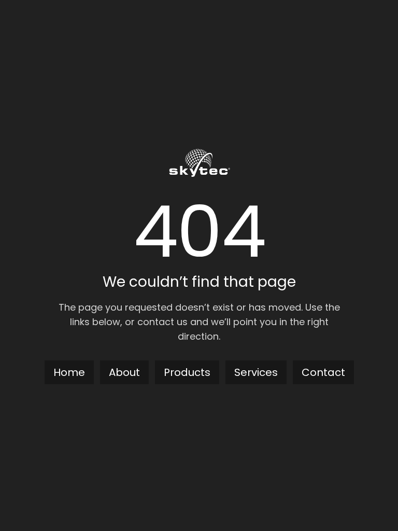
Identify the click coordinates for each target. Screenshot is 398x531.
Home (69, 372)
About (124, 372)
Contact (323, 372)
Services (256, 372)
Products (187, 372)
